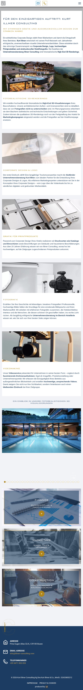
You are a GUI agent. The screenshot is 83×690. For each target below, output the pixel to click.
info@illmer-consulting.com (22, 653)
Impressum (32, 683)
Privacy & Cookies (47, 683)
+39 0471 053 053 (18, 663)
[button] (79, 3)
